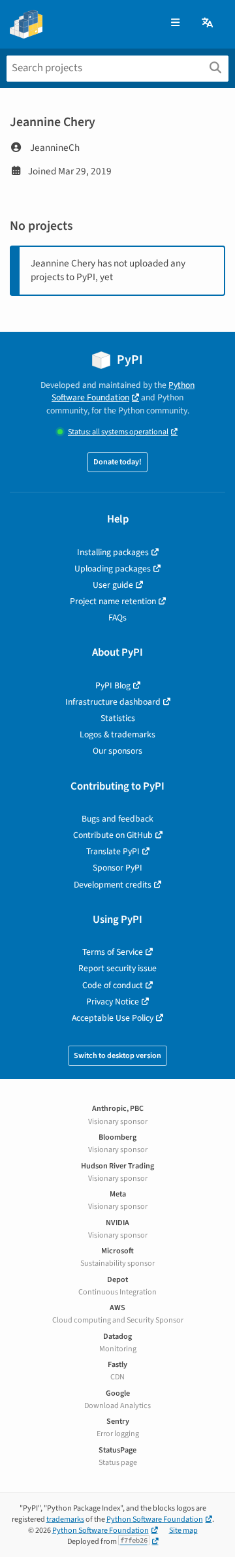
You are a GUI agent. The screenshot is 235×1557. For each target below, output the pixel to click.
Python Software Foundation (123, 391)
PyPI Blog (113, 685)
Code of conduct (112, 985)
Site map (183, 1530)
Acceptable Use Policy (112, 1018)
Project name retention (113, 601)
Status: (118, 432)
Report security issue (117, 968)
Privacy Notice (112, 1001)
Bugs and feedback (117, 818)
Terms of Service (112, 952)
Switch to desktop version (117, 1055)
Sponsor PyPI (117, 867)
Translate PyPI (113, 851)
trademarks (65, 1519)
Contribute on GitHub (113, 835)
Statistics (118, 718)
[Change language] (208, 23)
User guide (113, 585)
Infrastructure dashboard (113, 702)
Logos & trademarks (117, 734)
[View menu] (175, 23)
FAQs (117, 617)
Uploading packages (112, 568)
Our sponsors (117, 751)
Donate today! (117, 462)
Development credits (112, 884)
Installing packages (113, 552)
